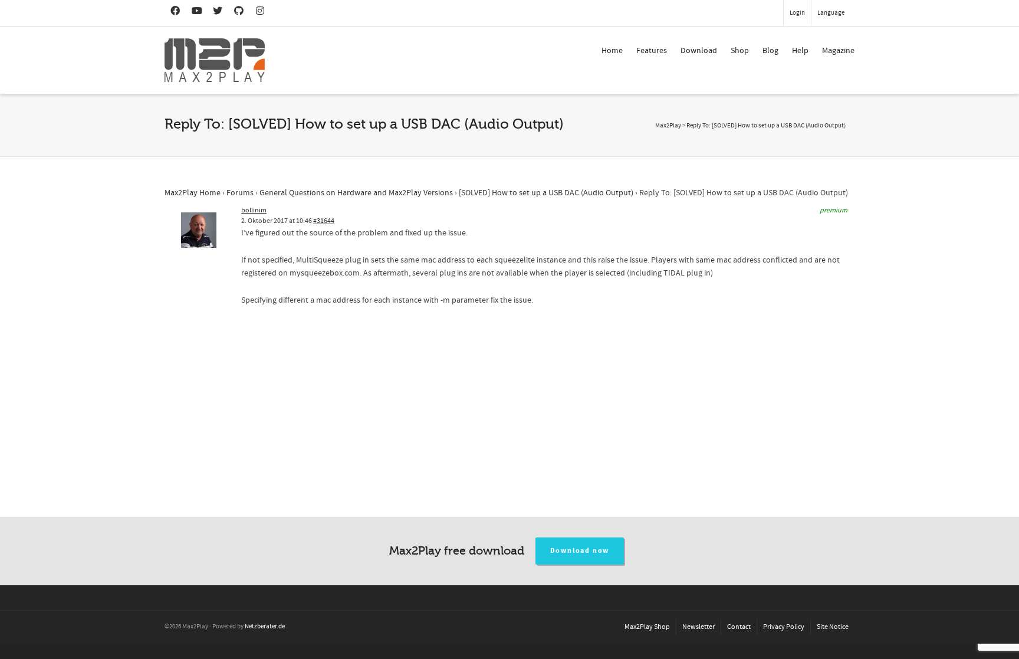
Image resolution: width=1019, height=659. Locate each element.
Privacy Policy (783, 626)
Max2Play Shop (647, 626)
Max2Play (668, 126)
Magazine (838, 50)
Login (797, 13)
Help (800, 50)
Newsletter (698, 626)
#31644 (323, 221)
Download (699, 50)
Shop (740, 50)
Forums (240, 193)
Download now (580, 551)
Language (830, 13)
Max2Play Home (193, 193)
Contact (739, 626)
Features (651, 50)
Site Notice (833, 626)
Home (612, 50)
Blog (770, 50)
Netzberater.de (265, 626)
